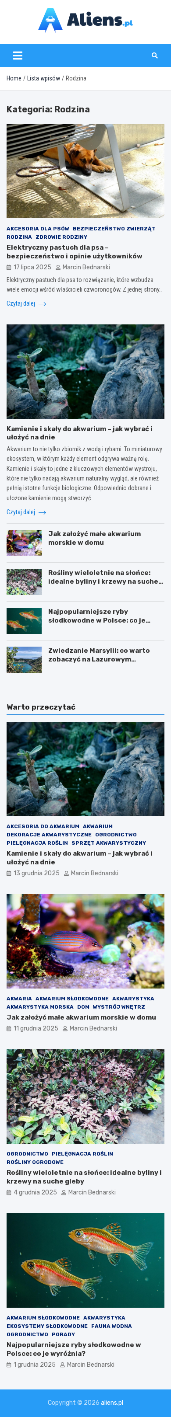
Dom (83, 1007)
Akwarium (98, 826)
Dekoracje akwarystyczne (49, 835)
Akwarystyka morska (40, 1007)
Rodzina (19, 237)
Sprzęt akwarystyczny (108, 843)
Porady (63, 1334)
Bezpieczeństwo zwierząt (114, 229)
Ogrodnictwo (116, 835)
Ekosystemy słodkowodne (47, 1326)
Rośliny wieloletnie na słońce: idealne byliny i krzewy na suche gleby (103, 581)
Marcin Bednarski (86, 267)
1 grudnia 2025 (35, 1364)
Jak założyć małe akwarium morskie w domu (94, 538)
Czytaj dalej (21, 303)
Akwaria (19, 999)
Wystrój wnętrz (119, 1007)
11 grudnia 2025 (36, 1028)
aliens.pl (112, 1403)
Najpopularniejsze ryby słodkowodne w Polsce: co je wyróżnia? (97, 620)
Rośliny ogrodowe (35, 1162)
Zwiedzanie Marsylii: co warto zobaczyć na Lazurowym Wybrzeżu (99, 659)
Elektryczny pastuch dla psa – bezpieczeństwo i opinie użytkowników (74, 252)
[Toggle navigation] (18, 55)
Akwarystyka (133, 999)
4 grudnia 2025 (35, 1192)
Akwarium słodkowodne (72, 999)
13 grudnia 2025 (37, 873)
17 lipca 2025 (32, 267)
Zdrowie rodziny (61, 237)
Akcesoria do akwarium (43, 826)
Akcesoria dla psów (38, 229)
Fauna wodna (111, 1326)
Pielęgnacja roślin (37, 843)
